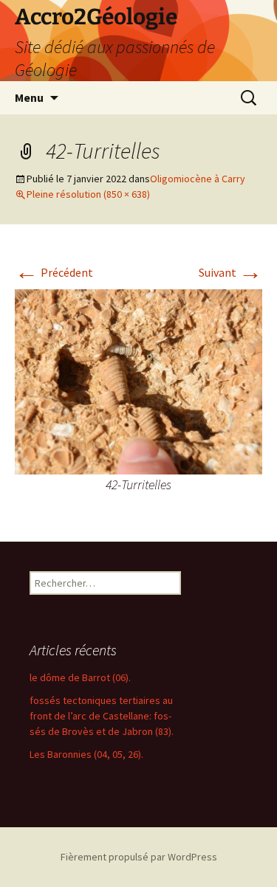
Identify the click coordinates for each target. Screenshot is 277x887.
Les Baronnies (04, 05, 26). (86, 754)
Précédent (54, 272)
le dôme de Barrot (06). (80, 677)
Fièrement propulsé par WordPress (139, 856)
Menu (29, 97)
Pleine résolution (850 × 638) (88, 194)
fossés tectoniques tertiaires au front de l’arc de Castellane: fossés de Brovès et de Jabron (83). (102, 716)
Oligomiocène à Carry (197, 178)
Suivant (230, 272)
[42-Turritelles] (138, 380)
